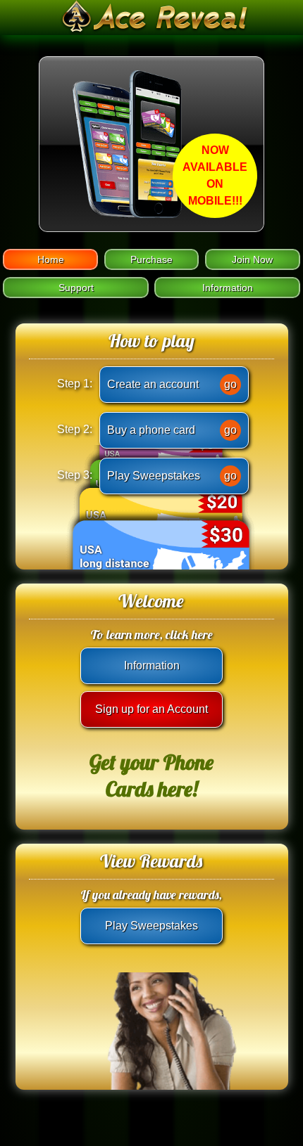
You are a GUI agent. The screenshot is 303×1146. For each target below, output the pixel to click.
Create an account (172, 384)
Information (227, 287)
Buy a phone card (172, 430)
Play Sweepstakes (172, 476)
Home (50, 259)
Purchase (151, 259)
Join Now (252, 259)
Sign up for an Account (151, 709)
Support (76, 287)
